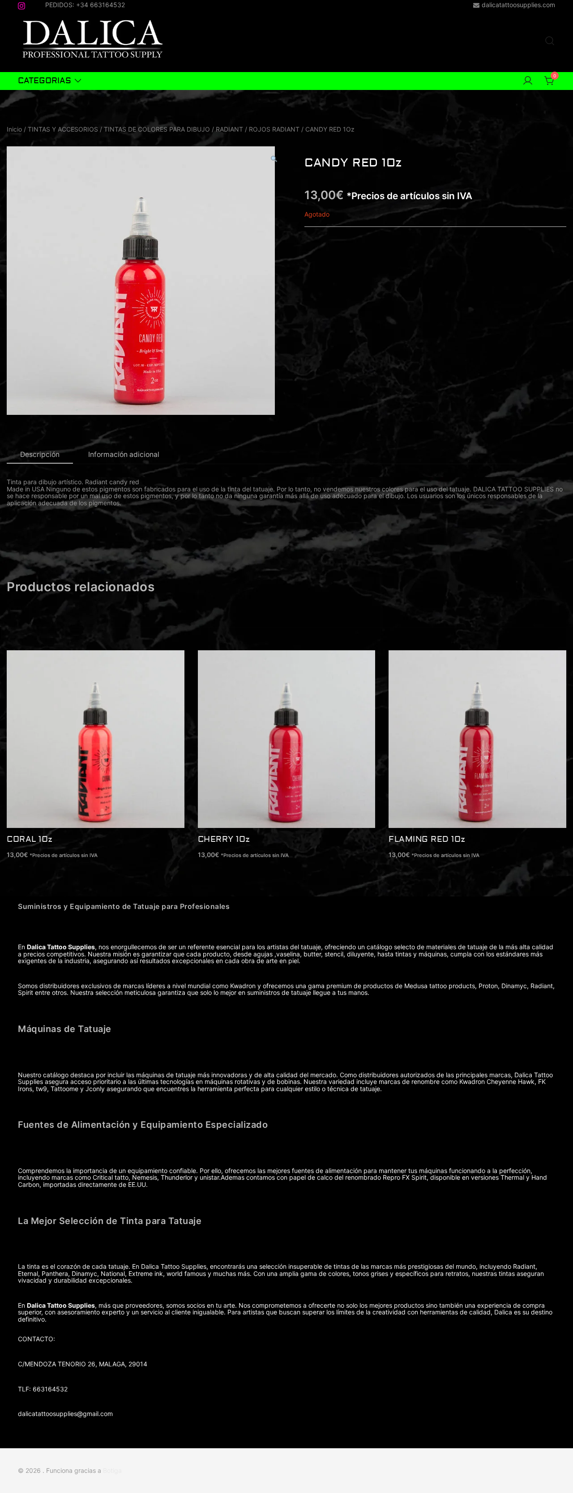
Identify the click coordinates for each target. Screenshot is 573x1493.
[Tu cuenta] (527, 81)
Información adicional (123, 454)
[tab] (40, 455)
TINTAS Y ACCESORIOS (63, 129)
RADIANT (229, 129)
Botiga (112, 1470)
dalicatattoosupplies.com (518, 5)
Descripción (40, 454)
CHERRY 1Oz (224, 839)
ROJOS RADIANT (274, 129)
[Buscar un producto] (549, 41)
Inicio (14, 129)
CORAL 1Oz (30, 839)
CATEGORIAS (44, 81)
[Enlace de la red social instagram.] (21, 4)
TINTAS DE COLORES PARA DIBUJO (157, 129)
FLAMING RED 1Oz (427, 839)
